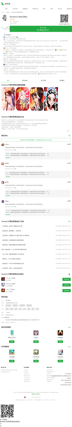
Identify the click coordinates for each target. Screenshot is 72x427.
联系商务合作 (27, 375)
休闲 (7, 309)
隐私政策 (7, 317)
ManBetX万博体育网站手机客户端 (9, 370)
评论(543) (25, 80)
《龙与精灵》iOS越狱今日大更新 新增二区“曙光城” (15, 235)
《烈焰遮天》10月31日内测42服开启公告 (12, 263)
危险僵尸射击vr (12, 337)
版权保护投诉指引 (51, 377)
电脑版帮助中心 (50, 372)
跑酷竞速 (15, 305)
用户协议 (49, 373)
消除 (16, 309)
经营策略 (22, 305)
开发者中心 (26, 373)
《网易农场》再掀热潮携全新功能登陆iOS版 (13, 245)
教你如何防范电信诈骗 (66, 384)
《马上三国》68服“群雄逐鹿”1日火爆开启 (12, 254)
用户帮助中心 (50, 370)
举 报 (0, 425)
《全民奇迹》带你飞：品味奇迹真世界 (11, 268)
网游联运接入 (27, 379)
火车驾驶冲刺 (36, 357)
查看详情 (66, 279)
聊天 (33, 309)
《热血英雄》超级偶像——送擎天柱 (11, 231)
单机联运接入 (27, 381)
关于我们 (26, 370)
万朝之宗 (36, 337)
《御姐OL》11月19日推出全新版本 (11, 259)
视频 (29, 309)
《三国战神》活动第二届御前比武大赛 (11, 226)
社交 (24, 309)
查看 (11, 342)
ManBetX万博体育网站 (5, 3)
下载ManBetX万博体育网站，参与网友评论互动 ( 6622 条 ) (36, 140)
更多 (69, 135)
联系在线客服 (68, 382)
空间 (37, 309)
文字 (20, 309)
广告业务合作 (27, 377)
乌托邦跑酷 (12, 357)
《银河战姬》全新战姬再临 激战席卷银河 (12, 240)
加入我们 (26, 372)
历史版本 (61, 80)
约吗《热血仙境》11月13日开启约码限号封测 (13, 249)
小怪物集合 (60, 337)
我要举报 (49, 381)
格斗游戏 (8, 305)
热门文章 (43, 80)
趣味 (11, 309)
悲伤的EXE (60, 357)
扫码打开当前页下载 (64, 24)
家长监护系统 (50, 379)
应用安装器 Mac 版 (5, 372)
